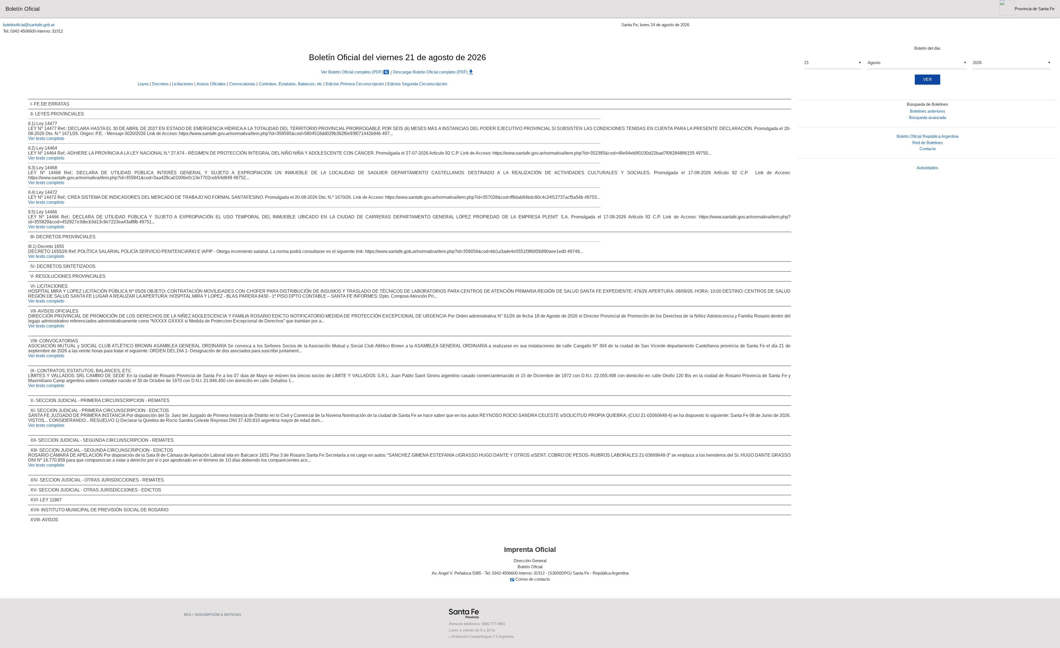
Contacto (927, 148)
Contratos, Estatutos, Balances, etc (290, 83)
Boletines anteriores (927, 111)
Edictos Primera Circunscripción (355, 83)
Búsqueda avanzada (927, 117)
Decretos (160, 83)
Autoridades (927, 167)
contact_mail (512, 580)
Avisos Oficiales (211, 83)
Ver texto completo (46, 138)
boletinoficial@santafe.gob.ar (29, 24)
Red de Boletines (927, 142)
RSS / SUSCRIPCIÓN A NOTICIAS (212, 615)
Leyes (143, 83)
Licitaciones (182, 83)
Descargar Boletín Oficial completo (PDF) (433, 72)
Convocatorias (242, 83)
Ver (927, 79)
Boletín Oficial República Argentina (927, 136)
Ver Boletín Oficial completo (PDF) (355, 72)
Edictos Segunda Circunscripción (417, 83)
